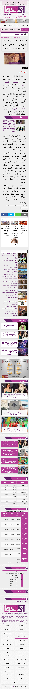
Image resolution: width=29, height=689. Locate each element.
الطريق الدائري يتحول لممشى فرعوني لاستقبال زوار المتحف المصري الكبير (10, 271)
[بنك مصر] (14, 21)
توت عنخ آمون (24, 207)
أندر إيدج (21, 644)
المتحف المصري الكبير (11, 205)
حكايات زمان (21, 667)
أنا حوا (7, 663)
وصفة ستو (21, 652)
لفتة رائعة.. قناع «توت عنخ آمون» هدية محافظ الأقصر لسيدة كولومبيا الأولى (10, 308)
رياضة (7, 637)
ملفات (21, 648)
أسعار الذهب (21, 509)
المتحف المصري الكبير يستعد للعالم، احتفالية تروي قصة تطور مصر (10, 287)
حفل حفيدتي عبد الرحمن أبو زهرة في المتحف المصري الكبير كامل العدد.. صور (10, 313)
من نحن (7, 667)
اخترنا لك (22, 381)
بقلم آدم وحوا (21, 663)
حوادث (17, 25)
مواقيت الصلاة (20, 568)
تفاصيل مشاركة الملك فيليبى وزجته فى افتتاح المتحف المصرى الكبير (10, 255)
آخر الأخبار (22, 320)
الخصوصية (7, 671)
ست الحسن (7, 633)
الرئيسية (21, 625)
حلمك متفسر (7, 656)
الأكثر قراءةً (21, 438)
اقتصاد (7, 640)
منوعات (8, 648)
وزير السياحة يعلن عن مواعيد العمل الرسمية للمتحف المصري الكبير (10, 292)
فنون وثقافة (18, 34)
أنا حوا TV (11, 25)
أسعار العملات (20, 479)
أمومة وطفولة (7, 652)
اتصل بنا (21, 674)
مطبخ (4, 25)
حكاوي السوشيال (7, 644)
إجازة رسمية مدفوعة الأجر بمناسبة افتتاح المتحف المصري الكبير (10, 260)
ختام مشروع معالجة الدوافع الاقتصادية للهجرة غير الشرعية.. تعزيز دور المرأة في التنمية (10, 276)
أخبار (23, 25)
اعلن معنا (21, 671)
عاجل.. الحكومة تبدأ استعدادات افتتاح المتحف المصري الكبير (10, 297)
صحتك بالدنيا (21, 640)
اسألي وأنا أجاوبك (21, 659)
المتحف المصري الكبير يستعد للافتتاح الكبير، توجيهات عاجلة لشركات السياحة (10, 282)
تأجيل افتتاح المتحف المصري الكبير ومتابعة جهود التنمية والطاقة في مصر (11, 266)
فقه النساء (21, 656)
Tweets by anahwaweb (22, 601)
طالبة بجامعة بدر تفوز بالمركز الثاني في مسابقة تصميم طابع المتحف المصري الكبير (10, 303)
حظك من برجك (7, 659)
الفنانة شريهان (18, 109)
